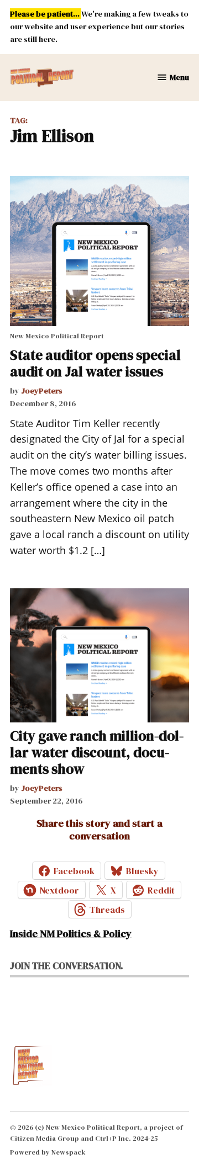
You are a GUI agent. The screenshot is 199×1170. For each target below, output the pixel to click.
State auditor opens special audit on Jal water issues (95, 363)
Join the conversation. (66, 965)
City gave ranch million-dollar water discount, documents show (97, 752)
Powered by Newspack (48, 1152)
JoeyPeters (41, 390)
